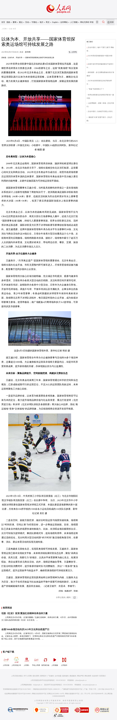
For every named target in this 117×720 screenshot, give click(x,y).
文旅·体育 (12, 29)
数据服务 (73, 676)
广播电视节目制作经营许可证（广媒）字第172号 (79, 689)
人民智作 (64, 665)
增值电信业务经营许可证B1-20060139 (46, 689)
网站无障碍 (84, 22)
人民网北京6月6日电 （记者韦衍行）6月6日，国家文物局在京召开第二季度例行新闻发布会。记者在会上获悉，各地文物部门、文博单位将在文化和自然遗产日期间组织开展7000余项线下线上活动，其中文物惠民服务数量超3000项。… (39, 636)
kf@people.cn (37, 685)
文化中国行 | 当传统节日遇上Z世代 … (101, 111)
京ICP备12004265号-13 (106, 689)
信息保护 (95, 676)
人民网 (4, 29)
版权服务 (65, 676)
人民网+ (26, 665)
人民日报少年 (16, 665)
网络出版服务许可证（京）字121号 (77, 693)
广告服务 (50, 676)
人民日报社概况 (17, 676)
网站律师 (88, 676)
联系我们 (102, 676)
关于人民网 (28, 676)
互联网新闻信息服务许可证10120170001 (17, 689)
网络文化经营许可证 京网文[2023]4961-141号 (48, 693)
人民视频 (55, 665)
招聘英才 (43, 676)
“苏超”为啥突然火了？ (96, 89)
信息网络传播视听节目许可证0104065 (17, 693)
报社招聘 (36, 676)
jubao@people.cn (80, 680)
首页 (3, 22)
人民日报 (6, 665)
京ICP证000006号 (97, 693)
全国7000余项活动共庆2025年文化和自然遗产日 (25, 629)
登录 (112, 22)
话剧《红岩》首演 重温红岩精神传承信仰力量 (24, 613)
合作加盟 (58, 676)
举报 (91, 22)
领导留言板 (45, 665)
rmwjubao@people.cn (89, 685)
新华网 (28, 52)
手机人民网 (36, 665)
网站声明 (80, 676)
